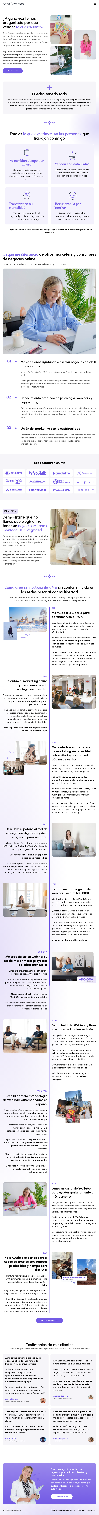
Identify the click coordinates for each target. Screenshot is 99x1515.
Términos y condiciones (87, 1510)
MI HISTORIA (12, 71)
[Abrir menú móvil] (95, 4)
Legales (73, 1510)
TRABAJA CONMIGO (49, 1320)
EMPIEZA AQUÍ (62, 1497)
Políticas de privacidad (60, 1510)
